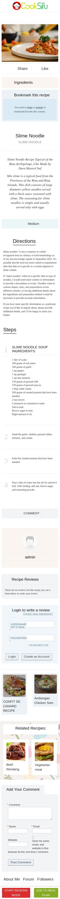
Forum (28, 879)
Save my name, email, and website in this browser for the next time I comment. (29, 846)
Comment (32, 513)
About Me (12, 879)
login (29, 107)
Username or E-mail (18, 626)
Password (18, 638)
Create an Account (36, 656)
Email (36, 826)
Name (12, 826)
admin (30, 557)
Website (12, 840)
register (39, 107)
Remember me (39, 645)
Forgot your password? (38, 613)
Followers (45, 879)
